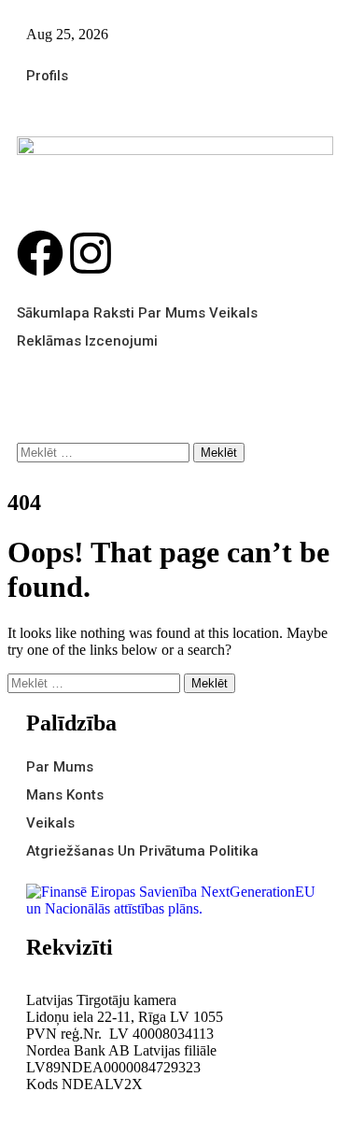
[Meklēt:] (105, 452)
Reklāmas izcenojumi (87, 341)
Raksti (113, 313)
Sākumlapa (53, 313)
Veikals (233, 313)
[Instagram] (90, 253)
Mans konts (65, 795)
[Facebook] (40, 253)
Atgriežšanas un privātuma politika (142, 851)
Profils (47, 75)
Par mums (171, 313)
